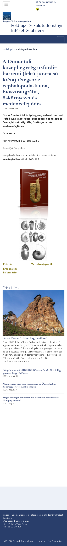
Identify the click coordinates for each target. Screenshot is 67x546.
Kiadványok (8, 49)
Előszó (7, 264)
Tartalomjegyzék (42, 264)
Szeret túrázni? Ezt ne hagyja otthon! (25, 338)
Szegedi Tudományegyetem (32, 26)
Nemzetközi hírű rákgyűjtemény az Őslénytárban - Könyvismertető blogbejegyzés (30, 385)
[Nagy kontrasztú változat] (37, 9)
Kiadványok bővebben (26, 49)
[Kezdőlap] (11, 16)
